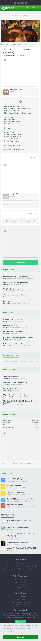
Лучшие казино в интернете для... (16, 282)
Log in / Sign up (27, 8)
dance (20, 44)
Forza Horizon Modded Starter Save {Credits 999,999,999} (23, 535)
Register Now (20, 622)
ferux (5, 321)
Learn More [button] (7, 631)
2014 (7, 44)
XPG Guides (20, 599)
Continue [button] (20, 637)
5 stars (14, 44)
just (25, 44)
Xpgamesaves (20, 563)
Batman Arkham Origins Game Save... (17, 344)
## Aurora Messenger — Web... (14, 295)
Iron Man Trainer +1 (10, 325)
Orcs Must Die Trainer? (15, 504)
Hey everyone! (8, 301)
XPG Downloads (20, 585)
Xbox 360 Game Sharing (20, 605)
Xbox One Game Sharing (20, 602)
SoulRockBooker (9, 55)
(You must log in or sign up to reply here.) (20, 221)
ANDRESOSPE (12, 507)
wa (6, 196)
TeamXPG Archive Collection (17, 527)
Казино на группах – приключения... (17, 276)
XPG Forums (20, 582)
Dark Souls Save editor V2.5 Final (19, 520)
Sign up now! (20, 262)
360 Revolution (20, 597)
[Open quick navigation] (39, 16)
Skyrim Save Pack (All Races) (14, 395)
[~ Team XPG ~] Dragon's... (13, 319)
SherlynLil (6, 284)
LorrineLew (7, 303)
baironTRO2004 (8, 397)
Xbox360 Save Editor (11, 376)
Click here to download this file (14, 149)
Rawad (5, 297)
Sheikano (6, 378)
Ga (3, 500)
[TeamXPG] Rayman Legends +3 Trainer (18, 338)
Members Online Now (11, 355)
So (6, 92)
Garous (5, 339)
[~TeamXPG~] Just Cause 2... (14, 331)
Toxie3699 (6, 384)
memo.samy (7, 291)
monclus (6, 327)
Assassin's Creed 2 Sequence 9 (15, 382)
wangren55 (14, 194)
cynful (36, 427)
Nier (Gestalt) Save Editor (12, 389)
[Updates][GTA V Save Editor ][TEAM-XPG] (22, 548)
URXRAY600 (7, 346)
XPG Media (20, 588)
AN (3, 505)
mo (3, 486)
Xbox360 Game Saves (23, 113)
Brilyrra (5, 405)
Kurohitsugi (7, 391)
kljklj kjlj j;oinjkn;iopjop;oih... (14, 289)
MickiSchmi (7, 278)
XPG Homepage (20, 580)
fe (3, 480)
